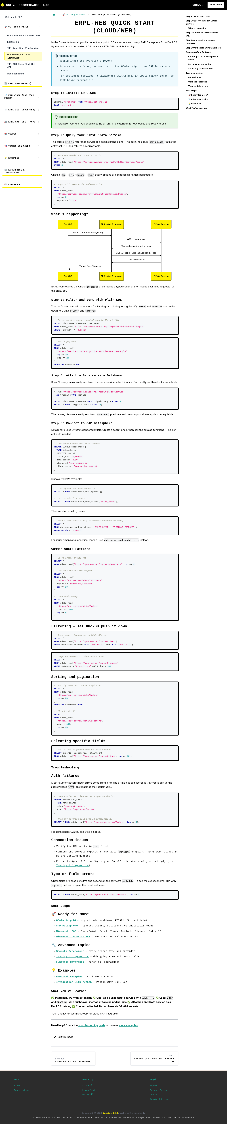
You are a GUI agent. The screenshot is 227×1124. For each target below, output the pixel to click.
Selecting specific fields (200, 68)
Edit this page (65, 1036)
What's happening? (198, 28)
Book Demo (216, 5)
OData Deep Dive (67, 920)
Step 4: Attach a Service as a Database (200, 41)
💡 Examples (194, 104)
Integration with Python (74, 982)
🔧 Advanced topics (198, 99)
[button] (22, 27)
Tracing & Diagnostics (72, 865)
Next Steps (191, 90)
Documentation (29, 5)
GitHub (85, 1085)
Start (17, 1085)
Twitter (86, 1094)
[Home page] (54, 14)
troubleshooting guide (91, 1025)
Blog (46, 5)
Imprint (154, 1085)
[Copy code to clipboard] (174, 101)
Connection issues (197, 82)
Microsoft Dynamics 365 (73, 936)
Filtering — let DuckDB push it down (203, 58)
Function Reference (70, 962)
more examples (128, 1025)
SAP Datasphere (67, 925)
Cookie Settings (159, 1099)
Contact (154, 1094)
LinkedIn (87, 1090)
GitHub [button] (196, 5)
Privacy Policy (158, 1090)
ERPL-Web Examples (69, 976)
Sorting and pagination (199, 64)
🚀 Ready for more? (198, 95)
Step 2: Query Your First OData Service (201, 22)
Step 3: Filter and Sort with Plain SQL (202, 34)
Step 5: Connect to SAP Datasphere (203, 48)
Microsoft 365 (66, 931)
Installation (21, 1090)
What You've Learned (196, 108)
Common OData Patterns (198, 52)
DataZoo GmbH (110, 1113)
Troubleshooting (194, 73)
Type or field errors (198, 86)
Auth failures (194, 77)
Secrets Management (70, 951)
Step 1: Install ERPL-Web (198, 16)
